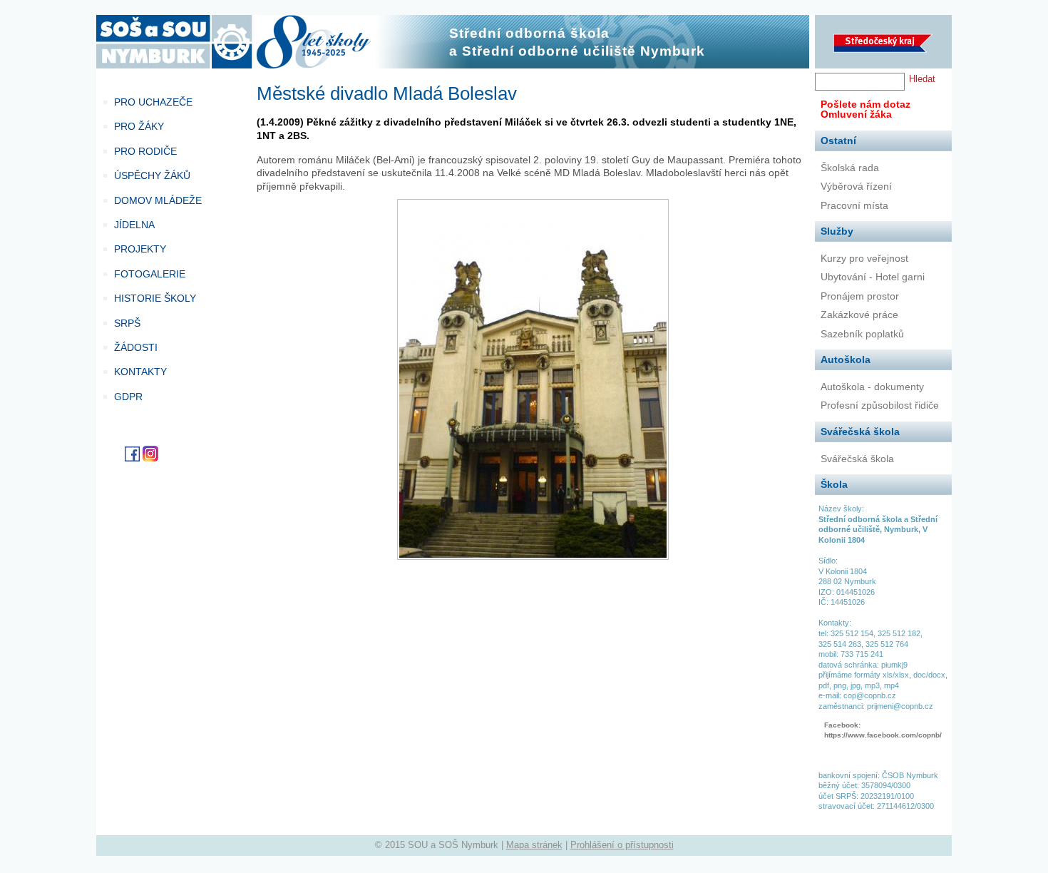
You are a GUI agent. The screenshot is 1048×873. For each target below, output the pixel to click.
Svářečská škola (857, 459)
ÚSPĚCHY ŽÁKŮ (152, 175)
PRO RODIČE (145, 151)
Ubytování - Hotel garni (873, 277)
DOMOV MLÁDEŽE (158, 200)
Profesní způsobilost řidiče (880, 405)
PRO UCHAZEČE (153, 102)
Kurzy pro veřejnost (864, 258)
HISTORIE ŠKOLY (155, 298)
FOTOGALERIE (149, 274)
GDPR (128, 396)
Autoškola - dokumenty (872, 387)
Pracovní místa (854, 205)
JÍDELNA (134, 224)
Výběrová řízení (856, 186)
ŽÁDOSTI (136, 347)
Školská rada (850, 168)
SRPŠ (127, 323)
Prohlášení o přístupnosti (622, 844)
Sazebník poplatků (862, 334)
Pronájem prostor (860, 296)
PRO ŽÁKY (139, 126)
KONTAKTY (140, 371)
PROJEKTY (140, 249)
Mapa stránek (534, 844)
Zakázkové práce (859, 315)
